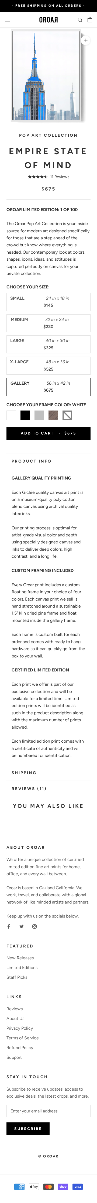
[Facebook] (8, 926)
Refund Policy (19, 1047)
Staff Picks (16, 977)
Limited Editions (21, 967)
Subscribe (28, 1128)
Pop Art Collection (48, 135)
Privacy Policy (19, 1028)
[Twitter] (21, 926)
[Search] (80, 19)
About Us (15, 1018)
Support (14, 1057)
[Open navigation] (7, 20)
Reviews (14, 1008)
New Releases (20, 957)
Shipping (24, 772)
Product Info (32, 461)
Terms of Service (22, 1037)
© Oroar (48, 1156)
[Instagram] (34, 926)
